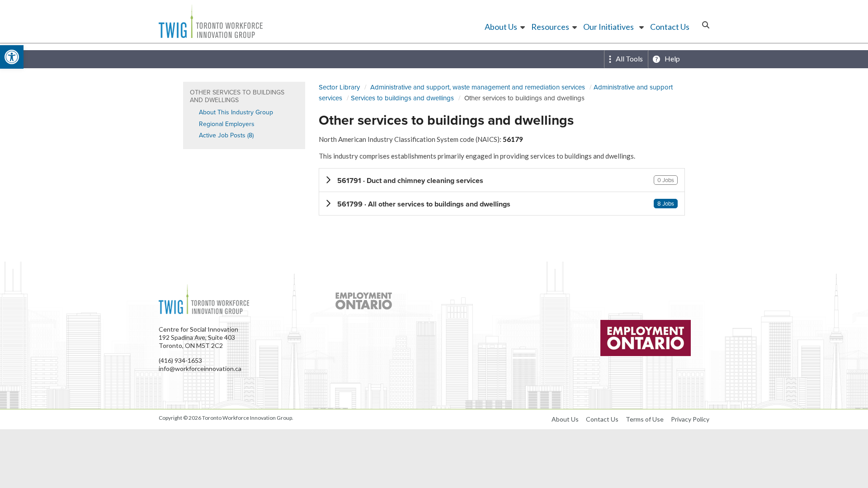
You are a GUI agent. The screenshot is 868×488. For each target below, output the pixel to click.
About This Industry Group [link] (236, 112)
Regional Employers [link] (227, 123)
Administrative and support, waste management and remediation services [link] (477, 87)
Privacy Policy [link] (690, 419)
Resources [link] (550, 27)
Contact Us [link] (669, 27)
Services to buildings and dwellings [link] (402, 98)
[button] (501, 180)
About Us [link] (501, 27)
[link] (12, 57)
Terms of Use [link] (645, 419)
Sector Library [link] (339, 87)
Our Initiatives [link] (608, 27)
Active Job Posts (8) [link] (226, 135)
